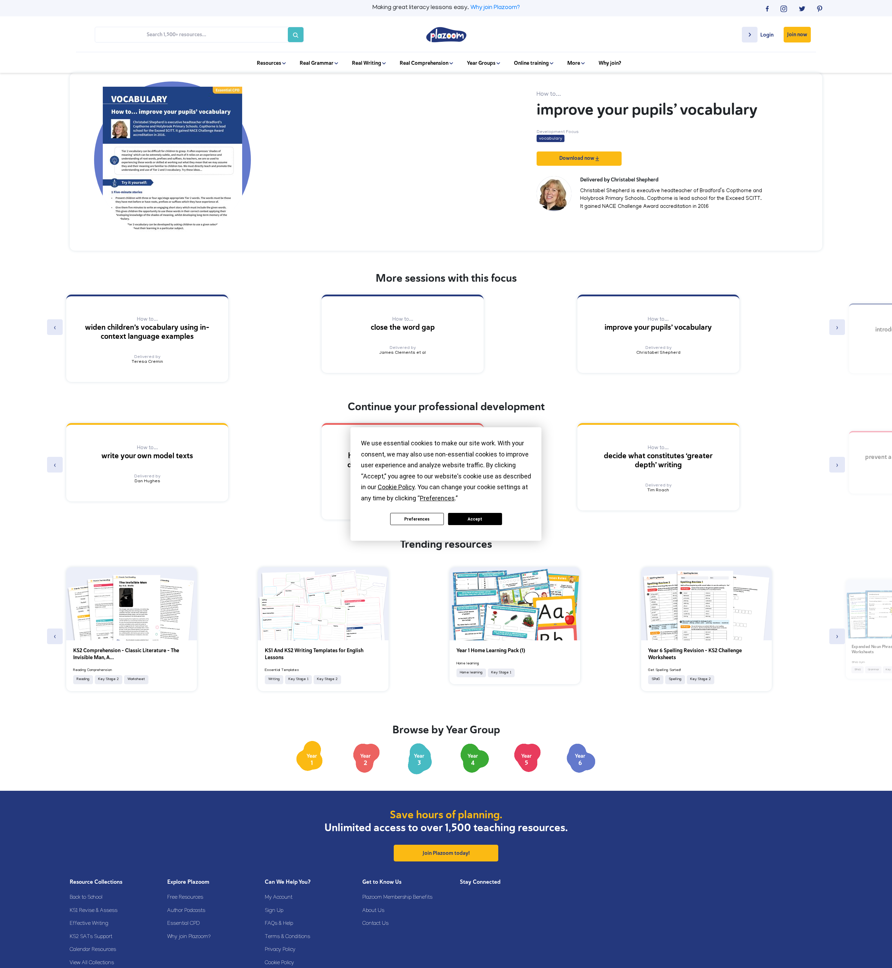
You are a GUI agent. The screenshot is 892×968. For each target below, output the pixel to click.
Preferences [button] (437, 498)
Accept (475, 519)
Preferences (417, 519)
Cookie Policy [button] (396, 487)
